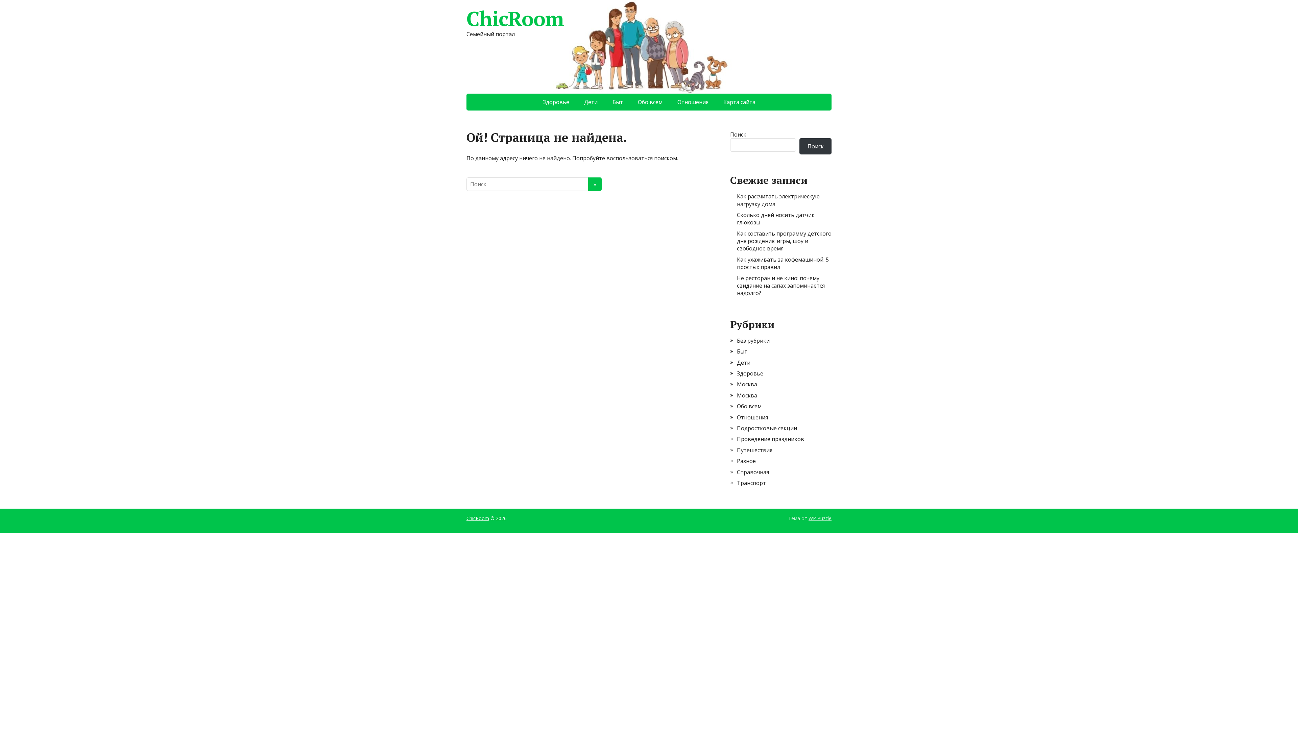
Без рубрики (753, 340)
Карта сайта (739, 102)
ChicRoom (514, 18)
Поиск (738, 134)
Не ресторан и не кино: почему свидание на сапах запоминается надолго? (781, 285)
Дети (591, 102)
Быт (617, 102)
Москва (747, 384)
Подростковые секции (767, 428)
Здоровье (556, 102)
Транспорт (751, 483)
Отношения (692, 102)
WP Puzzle (820, 518)
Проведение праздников (770, 439)
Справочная (753, 472)
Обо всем (650, 102)
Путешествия (754, 450)
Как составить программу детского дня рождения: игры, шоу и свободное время (784, 241)
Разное (746, 461)
